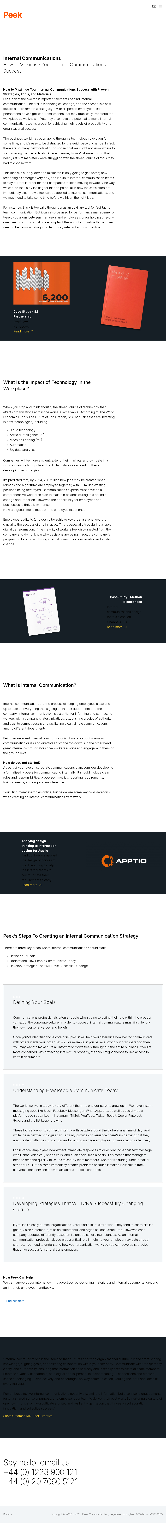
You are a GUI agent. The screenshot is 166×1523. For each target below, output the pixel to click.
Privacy (7, 1514)
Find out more (15, 1301)
